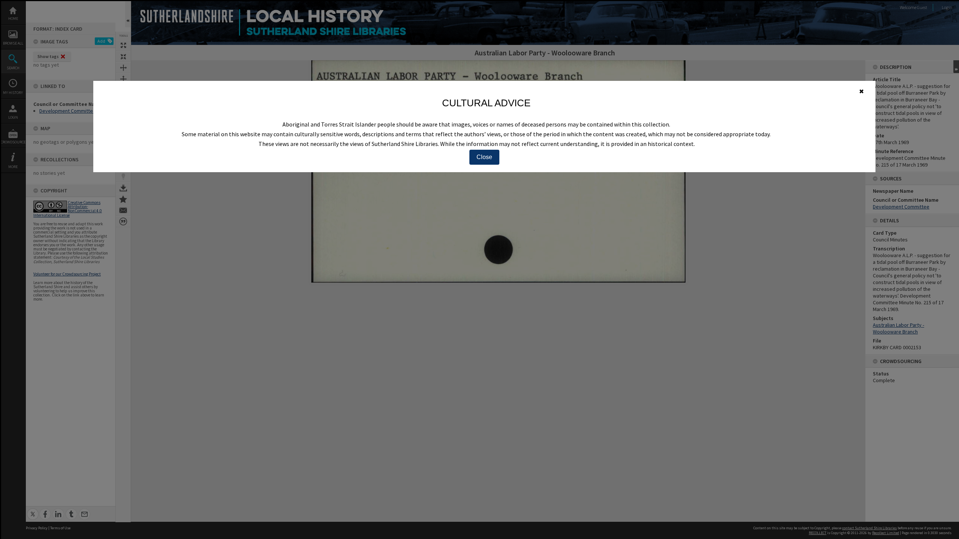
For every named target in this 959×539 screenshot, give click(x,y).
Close (484, 157)
